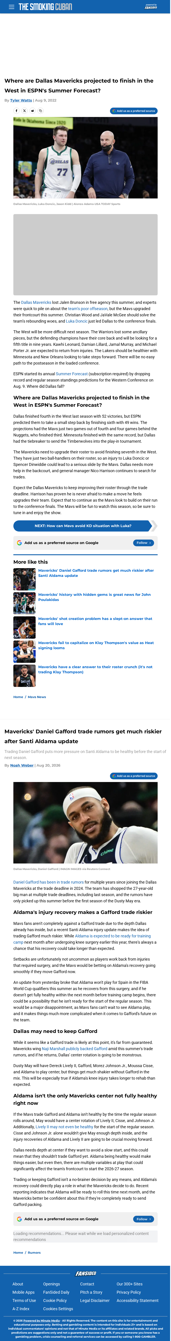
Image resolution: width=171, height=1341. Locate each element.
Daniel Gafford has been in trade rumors (48, 882)
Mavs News (37, 697)
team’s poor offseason (88, 308)
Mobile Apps (23, 1292)
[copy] (40, 111)
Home (18, 697)
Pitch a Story (91, 1292)
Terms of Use (24, 1300)
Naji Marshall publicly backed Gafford (74, 1048)
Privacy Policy (129, 1292)
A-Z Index (20, 1308)
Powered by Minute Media (41, 1320)
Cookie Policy (55, 1300)
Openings (51, 1284)
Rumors (34, 1253)
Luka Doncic (77, 321)
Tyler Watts (21, 100)
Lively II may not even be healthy (64, 1126)
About (17, 1284)
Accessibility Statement (138, 1300)
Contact (87, 1284)
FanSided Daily (56, 1292)
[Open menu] (11, 6)
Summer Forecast (72, 373)
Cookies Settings (58, 1308)
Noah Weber (22, 765)
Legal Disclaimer (95, 1300)
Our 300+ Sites (129, 1284)
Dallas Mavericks (36, 302)
